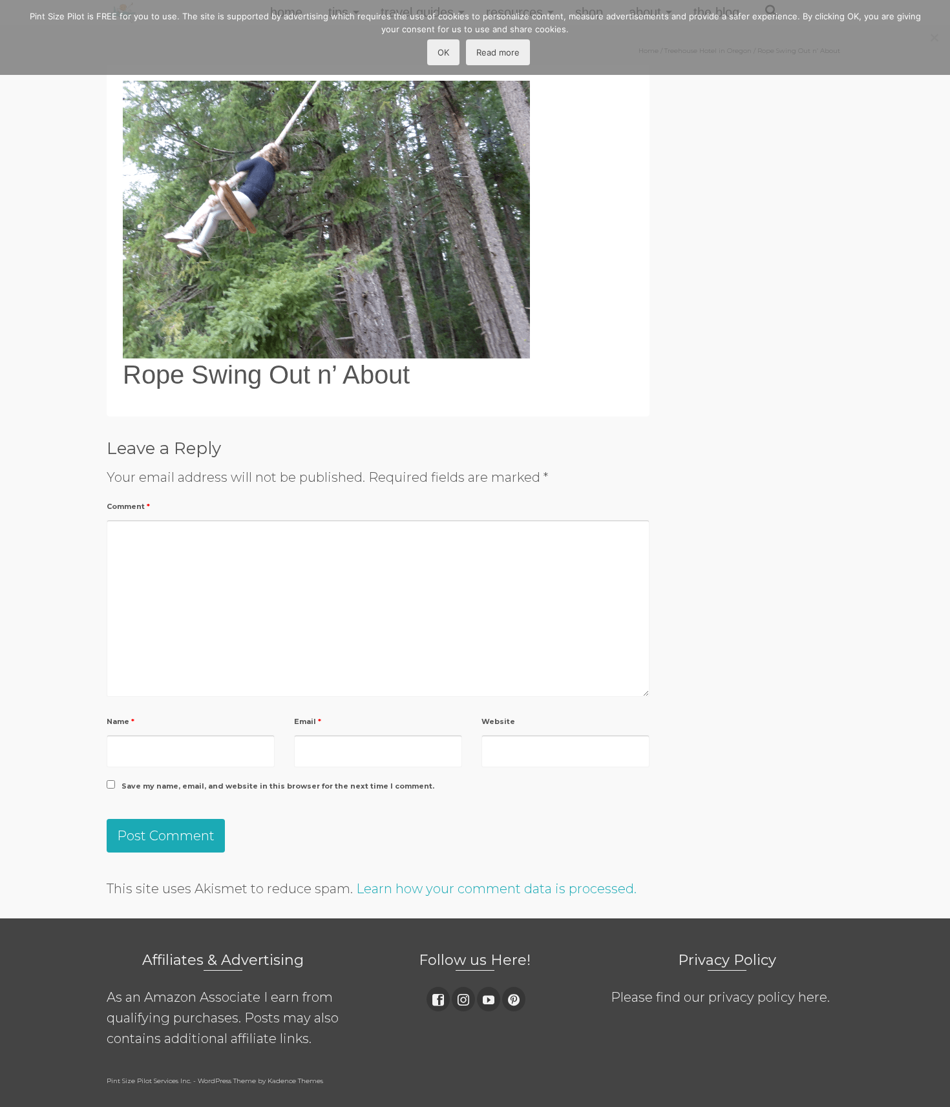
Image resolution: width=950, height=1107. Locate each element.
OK (443, 52)
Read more (498, 52)
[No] (933, 37)
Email (307, 721)
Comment (128, 506)
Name (120, 721)
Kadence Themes (295, 1081)
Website (498, 721)
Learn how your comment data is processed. (496, 888)
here (812, 997)
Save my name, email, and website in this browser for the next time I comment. (277, 786)
